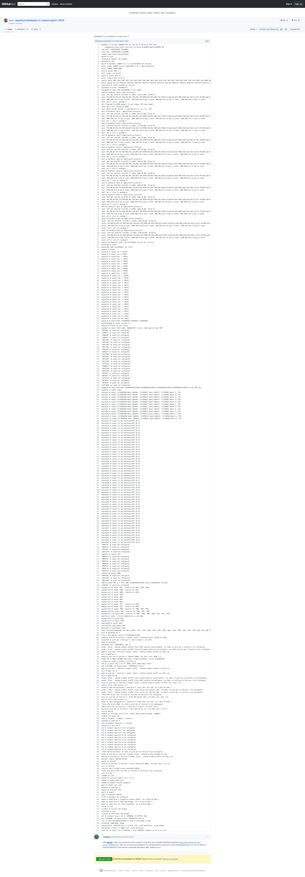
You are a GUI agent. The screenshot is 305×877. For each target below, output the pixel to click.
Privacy (127, 871)
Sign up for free (104, 859)
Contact (163, 871)
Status (141, 871)
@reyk (109, 842)
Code (10, 29)
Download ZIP (295, 29)
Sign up (298, 4)
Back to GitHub (66, 4)
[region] (152, 438)
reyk (11, 20)
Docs (156, 871)
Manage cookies (173, 871)
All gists (55, 4)
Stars (37, 29)
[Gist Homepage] (9, 3)
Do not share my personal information (192, 871)
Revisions (22, 29)
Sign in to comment (170, 859)
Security (134, 871)
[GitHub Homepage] (101, 870)
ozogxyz (106, 837)
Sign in (289, 4)
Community (149, 871)
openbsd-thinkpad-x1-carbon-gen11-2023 (39, 20)
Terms (121, 871)
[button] (281, 29)
